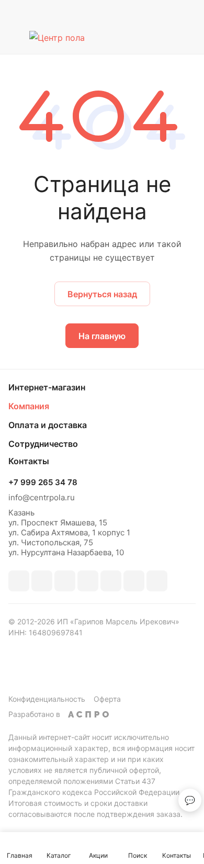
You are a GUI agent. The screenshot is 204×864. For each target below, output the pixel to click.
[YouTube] (110, 580)
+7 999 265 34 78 (42, 482)
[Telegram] (87, 580)
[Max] (41, 580)
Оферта (107, 698)
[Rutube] (64, 580)
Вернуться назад (102, 294)
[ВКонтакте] (18, 580)
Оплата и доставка (47, 425)
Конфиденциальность (46, 698)
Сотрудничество (43, 444)
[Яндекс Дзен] (156, 580)
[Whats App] (133, 580)
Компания (28, 406)
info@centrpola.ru (41, 497)
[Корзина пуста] (187, 37)
